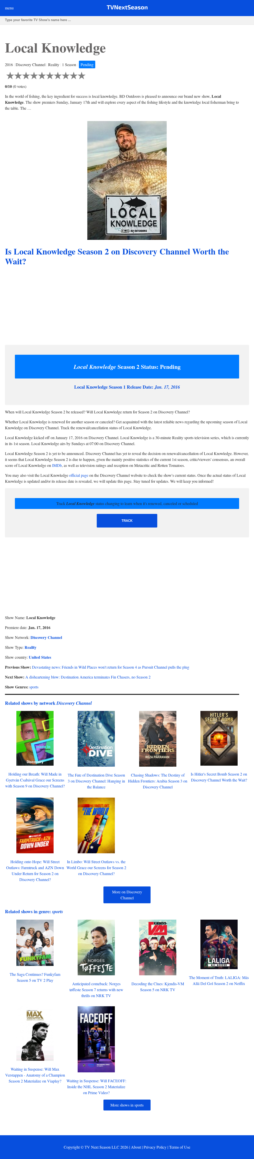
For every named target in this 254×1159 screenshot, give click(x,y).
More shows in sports (127, 1105)
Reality (30, 647)
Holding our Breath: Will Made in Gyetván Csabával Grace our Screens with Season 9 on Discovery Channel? (35, 779)
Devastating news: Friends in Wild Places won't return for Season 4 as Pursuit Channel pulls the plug (110, 667)
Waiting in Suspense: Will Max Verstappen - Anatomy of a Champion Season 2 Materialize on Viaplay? (35, 1074)
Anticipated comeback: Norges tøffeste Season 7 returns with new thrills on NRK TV (96, 989)
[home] (127, 8)
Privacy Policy (155, 1147)
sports (33, 686)
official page (78, 475)
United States (40, 657)
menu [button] (9, 7)
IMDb (57, 465)
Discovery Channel (46, 637)
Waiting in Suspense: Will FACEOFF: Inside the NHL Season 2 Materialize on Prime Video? (96, 1086)
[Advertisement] (127, 306)
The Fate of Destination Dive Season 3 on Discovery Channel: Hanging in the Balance (96, 780)
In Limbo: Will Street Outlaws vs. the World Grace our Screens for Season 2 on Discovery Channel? (96, 867)
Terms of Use (179, 1147)
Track (127, 521)
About (136, 1147)
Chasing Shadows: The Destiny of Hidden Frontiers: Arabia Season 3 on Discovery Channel (157, 780)
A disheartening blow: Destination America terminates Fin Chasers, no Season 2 (88, 677)
